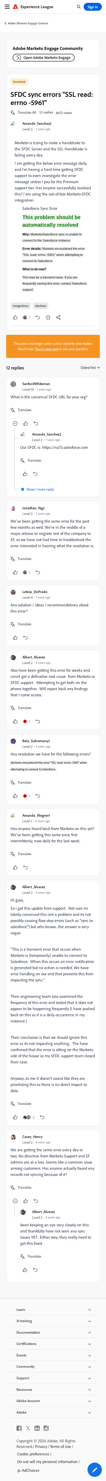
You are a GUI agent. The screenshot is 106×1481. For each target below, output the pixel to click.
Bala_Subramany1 (36, 741)
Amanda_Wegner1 (36, 815)
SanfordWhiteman (36, 383)
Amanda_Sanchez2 (36, 123)
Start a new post (46, 349)
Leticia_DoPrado (34, 591)
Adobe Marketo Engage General (28, 23)
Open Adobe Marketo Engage (46, 57)
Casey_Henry (32, 1136)
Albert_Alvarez (33, 657)
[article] (53, 404)
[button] (27, 112)
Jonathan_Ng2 (33, 508)
